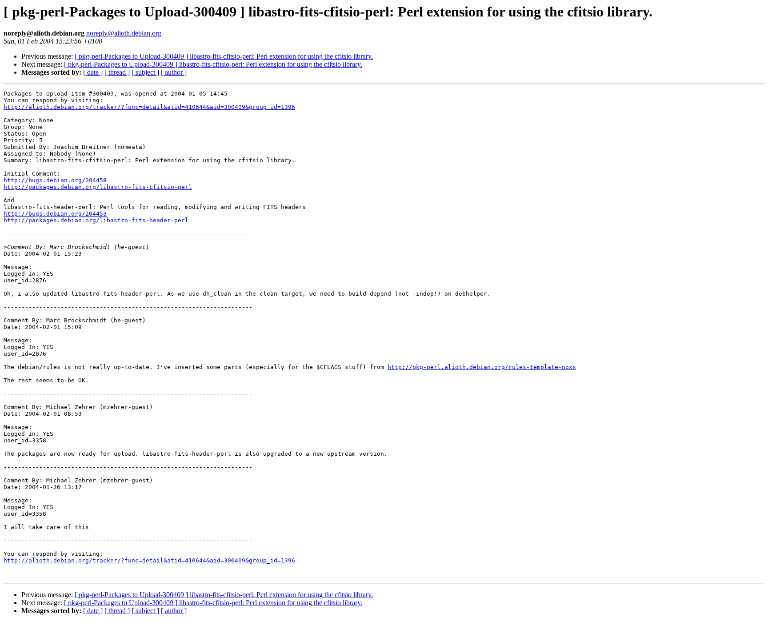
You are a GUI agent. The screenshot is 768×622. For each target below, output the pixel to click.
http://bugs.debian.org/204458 (55, 180)
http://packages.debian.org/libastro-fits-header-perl (96, 220)
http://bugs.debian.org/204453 (55, 213)
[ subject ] (145, 72)
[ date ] (93, 72)
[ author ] (174, 72)
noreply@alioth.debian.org (123, 33)
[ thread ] (117, 72)
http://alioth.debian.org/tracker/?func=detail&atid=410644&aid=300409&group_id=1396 (149, 107)
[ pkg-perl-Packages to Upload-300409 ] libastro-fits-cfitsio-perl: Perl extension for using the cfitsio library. (224, 56)
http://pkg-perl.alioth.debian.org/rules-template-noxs (482, 367)
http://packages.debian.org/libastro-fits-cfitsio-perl (98, 187)
